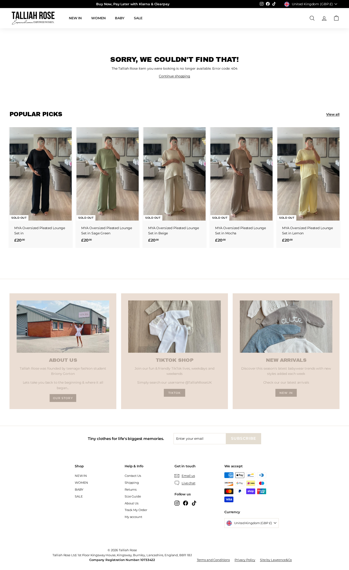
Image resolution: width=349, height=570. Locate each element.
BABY (119, 18)
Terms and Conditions (213, 560)
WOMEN (98, 18)
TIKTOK (174, 393)
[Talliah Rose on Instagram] (176, 503)
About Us (131, 503)
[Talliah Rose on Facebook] (185, 503)
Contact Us (133, 476)
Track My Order (136, 510)
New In (286, 393)
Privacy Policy (245, 560)
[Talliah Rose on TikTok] (194, 503)
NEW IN (75, 18)
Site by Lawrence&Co (276, 560)
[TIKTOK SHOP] (174, 326)
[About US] (63, 326)
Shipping (132, 482)
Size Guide (133, 496)
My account (133, 517)
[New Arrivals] (286, 326)
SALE (138, 18)
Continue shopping (174, 76)
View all (333, 114)
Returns (131, 489)
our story (63, 398)
